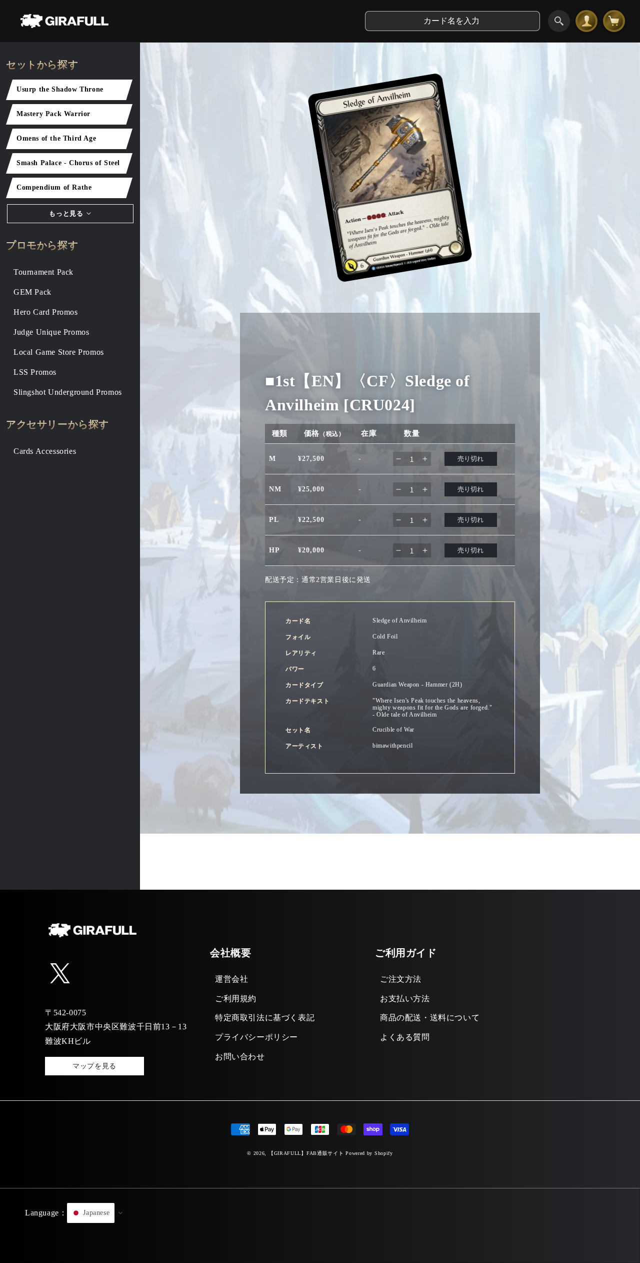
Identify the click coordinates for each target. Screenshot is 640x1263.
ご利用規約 (235, 998)
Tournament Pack (44, 272)
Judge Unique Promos (51, 332)
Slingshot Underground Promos (68, 392)
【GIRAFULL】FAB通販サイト (306, 1153)
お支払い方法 (405, 998)
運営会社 (231, 979)
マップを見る (94, 1066)
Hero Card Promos (46, 312)
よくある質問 (405, 1037)
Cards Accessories (45, 451)
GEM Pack (33, 292)
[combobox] (452, 21)
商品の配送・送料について (430, 1017)
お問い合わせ (240, 1056)
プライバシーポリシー (256, 1037)
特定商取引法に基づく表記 (264, 1017)
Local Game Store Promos (59, 352)
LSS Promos (35, 372)
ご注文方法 (401, 979)
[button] (320, 1225)
